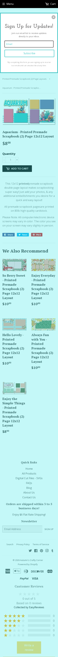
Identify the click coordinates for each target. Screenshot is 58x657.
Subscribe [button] (29, 53)
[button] (53, 17)
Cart (53, 4)
